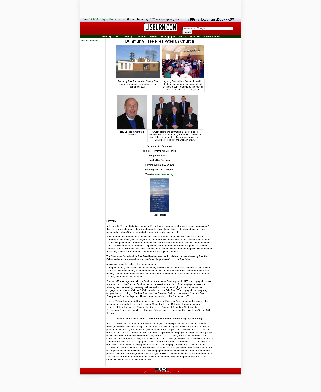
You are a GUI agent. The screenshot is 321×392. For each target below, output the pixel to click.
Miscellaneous (211, 36)
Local (118, 36)
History (128, 36)
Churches (141, 36)
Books (182, 36)
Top (144, 372)
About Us (194, 36)
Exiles (153, 36)
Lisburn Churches (89, 40)
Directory (106, 36)
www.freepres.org (164, 174)
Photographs (167, 36)
